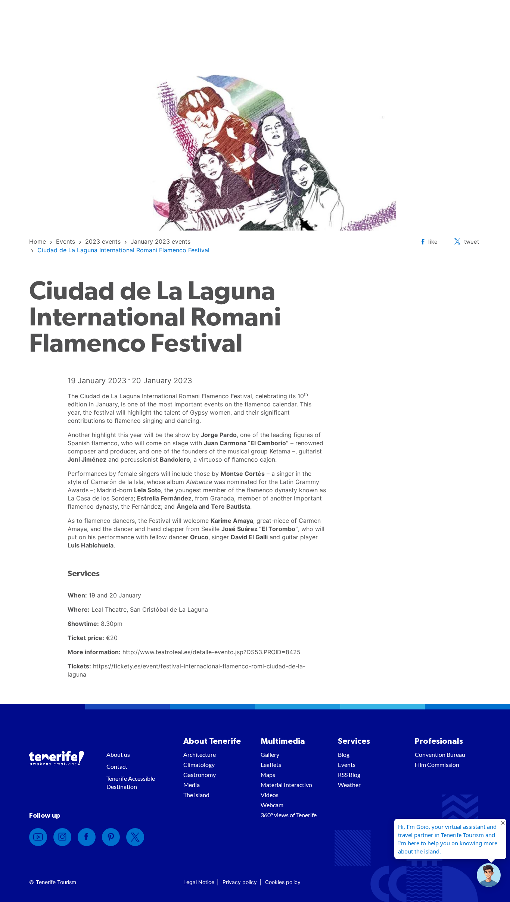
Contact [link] (116, 766)
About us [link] (118, 754)
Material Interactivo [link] (286, 784)
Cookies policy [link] (283, 882)
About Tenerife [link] (212, 741)
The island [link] (196, 794)
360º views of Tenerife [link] (289, 814)
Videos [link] (270, 794)
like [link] (433, 241)
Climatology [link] (199, 764)
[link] (37, 241)
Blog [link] (343, 754)
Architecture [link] (199, 754)
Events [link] (346, 764)
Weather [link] (349, 784)
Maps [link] (268, 774)
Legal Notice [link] (198, 882)
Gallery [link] (270, 754)
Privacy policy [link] (240, 882)
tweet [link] (471, 241)
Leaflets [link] (271, 764)
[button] (489, 875)
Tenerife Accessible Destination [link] (130, 782)
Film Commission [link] (437, 764)
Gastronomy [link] (199, 774)
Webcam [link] (272, 804)
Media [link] (191, 784)
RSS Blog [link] (349, 774)
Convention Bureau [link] (440, 754)
